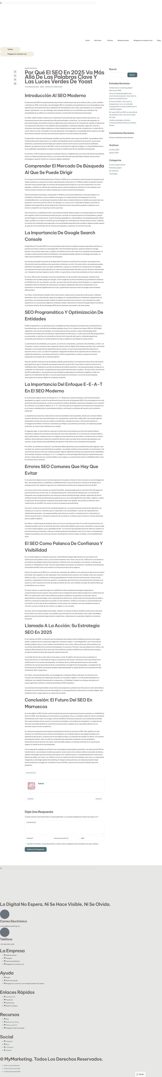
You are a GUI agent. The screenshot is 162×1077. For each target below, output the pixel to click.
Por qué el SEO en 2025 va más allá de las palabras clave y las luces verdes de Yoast (123, 114)
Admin (42, 87)
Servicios (97, 40)
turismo (38, 352)
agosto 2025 (114, 153)
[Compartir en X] (15, 75)
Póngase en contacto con (143, 40)
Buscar (113, 69)
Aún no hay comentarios (53, 87)
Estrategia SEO (31, 773)
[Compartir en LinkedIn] (15, 83)
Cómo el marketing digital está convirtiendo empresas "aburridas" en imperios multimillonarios (122, 96)
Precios (110, 40)
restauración (69, 203)
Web (82, 838)
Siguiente (99, 799)
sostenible (81, 375)
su (91, 282)
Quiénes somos (123, 40)
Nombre (30, 838)
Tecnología (113, 174)
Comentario (31, 822)
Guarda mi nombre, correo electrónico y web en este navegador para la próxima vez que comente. (63, 844)
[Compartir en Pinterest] (15, 79)
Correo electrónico (61, 838)
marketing (96, 755)
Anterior (30, 799)
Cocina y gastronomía (117, 165)
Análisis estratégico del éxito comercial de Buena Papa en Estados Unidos (122, 122)
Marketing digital (31, 68)
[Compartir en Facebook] (15, 71)
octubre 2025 (114, 150)
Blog (159, 40)
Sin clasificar (114, 171)
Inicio (88, 40)
